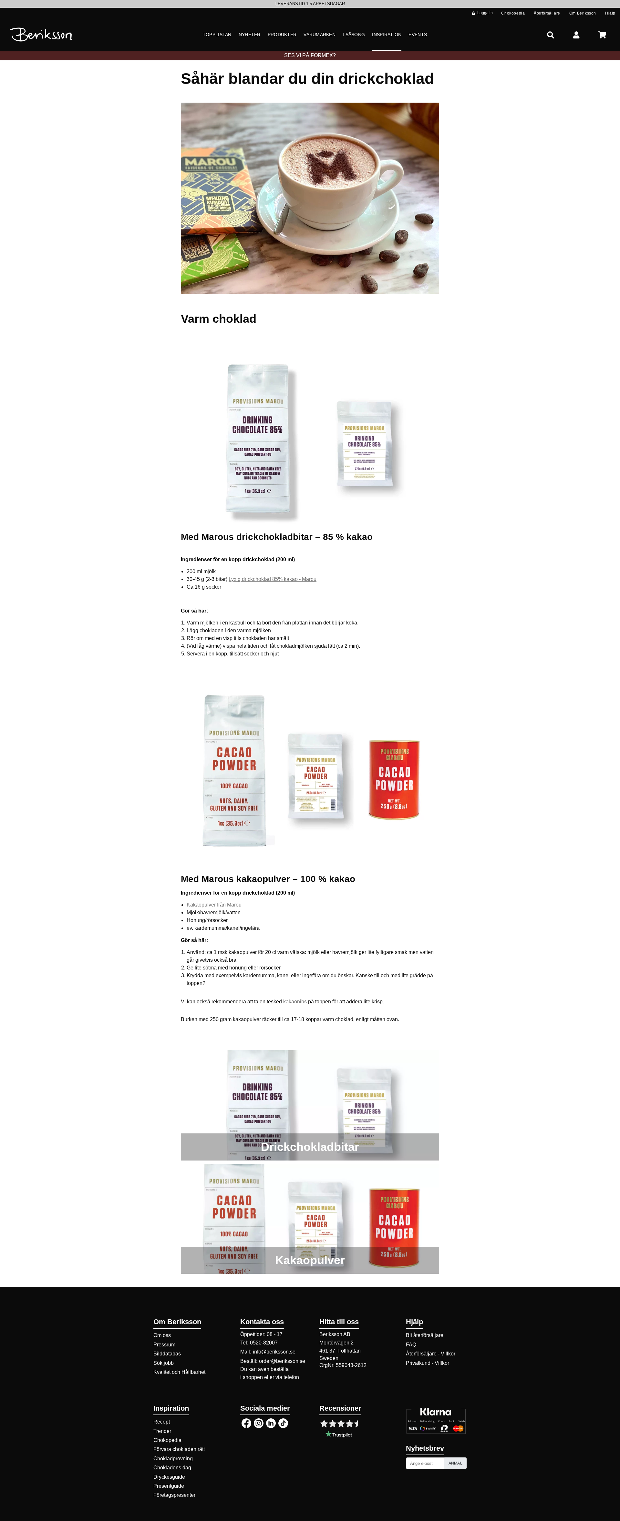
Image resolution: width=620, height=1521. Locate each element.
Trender (162, 1431)
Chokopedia (167, 1440)
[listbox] (310, 4)
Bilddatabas (167, 1353)
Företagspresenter (174, 1495)
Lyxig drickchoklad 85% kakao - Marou (272, 579)
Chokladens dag (172, 1467)
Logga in (485, 13)
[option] (310, 4)
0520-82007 (264, 1342)
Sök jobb (163, 1363)
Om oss (162, 1335)
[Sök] (550, 34)
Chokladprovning (173, 1458)
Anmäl (456, 1463)
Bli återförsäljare (424, 1335)
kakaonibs (295, 1001)
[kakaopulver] (310, 1219)
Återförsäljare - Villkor (430, 1353)
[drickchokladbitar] (310, 1105)
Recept (161, 1422)
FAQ (411, 1344)
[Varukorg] (602, 34)
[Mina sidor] (576, 34)
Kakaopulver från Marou (214, 905)
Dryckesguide (169, 1477)
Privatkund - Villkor (427, 1363)
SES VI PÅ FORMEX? (310, 55)
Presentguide (168, 1486)
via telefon (287, 1377)
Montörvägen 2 (336, 1342)
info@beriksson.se (274, 1351)
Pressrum (164, 1344)
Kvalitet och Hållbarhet (179, 1372)
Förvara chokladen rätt (179, 1449)
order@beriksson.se (282, 1361)
